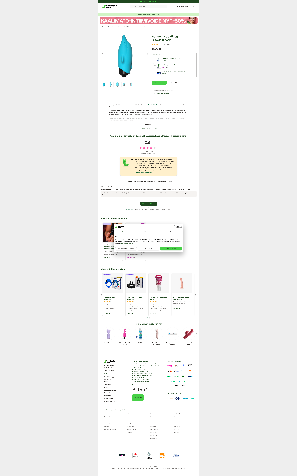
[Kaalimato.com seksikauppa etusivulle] (115, 6)
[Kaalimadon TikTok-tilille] (145, 389)
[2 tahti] (154, 44)
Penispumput (154, 413)
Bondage (152, 420)
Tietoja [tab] (172, 231)
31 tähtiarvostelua (165, 44)
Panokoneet (177, 429)
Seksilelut (105, 11)
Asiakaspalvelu (190, 11)
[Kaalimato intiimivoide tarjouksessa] (149, 20)
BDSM (134, 11)
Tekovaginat (130, 426)
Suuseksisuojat (154, 429)
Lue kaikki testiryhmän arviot (143, 172)
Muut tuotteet (120, 11)
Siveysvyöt (176, 417)
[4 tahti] (158, 44)
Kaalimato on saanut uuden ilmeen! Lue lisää (148, 14)
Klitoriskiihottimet (132, 420)
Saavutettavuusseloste (109, 398)
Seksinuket (177, 426)
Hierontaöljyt (154, 435)
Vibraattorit (128, 11)
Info (162, 11)
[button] (165, 6)
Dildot (128, 413)
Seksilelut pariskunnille (110, 423)
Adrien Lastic (155, 32)
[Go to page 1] (147, 318)
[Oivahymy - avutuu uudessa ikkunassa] (162, 455)
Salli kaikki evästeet (171, 248)
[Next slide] (195, 295)
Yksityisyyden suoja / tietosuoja (112, 393)
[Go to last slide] (102, 295)
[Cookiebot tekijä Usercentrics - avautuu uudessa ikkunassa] (175, 226)
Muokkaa (147, 248)
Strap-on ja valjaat (179, 420)
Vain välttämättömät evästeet (126, 248)
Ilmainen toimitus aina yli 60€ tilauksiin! (148, 1)
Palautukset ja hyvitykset (110, 390)
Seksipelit (176, 432)
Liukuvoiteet (148, 11)
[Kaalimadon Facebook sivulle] (134, 389)
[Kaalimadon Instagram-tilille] (140, 389)
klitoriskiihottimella (152, 105)
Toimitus (182, 11)
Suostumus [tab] (125, 231)
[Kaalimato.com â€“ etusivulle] (109, 361)
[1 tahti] (152, 44)
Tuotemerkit (156, 11)
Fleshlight (130, 432)
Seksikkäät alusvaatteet (110, 429)
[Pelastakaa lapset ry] (122, 455)
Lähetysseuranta (108, 395)
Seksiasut (111, 11)
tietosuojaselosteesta (126, 243)
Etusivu (104, 26)
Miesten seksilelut (108, 417)
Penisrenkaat (154, 417)
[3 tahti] (156, 44)
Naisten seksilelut (108, 420)
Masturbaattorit (131, 429)
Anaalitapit (177, 413)
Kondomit (140, 11)
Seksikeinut (177, 423)
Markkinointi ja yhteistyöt (110, 401)
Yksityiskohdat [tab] (148, 231)
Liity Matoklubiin (130, 209)
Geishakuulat (153, 438)
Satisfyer (129, 423)
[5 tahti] (159, 44)
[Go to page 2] (150, 318)
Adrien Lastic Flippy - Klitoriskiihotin (165, 38)
